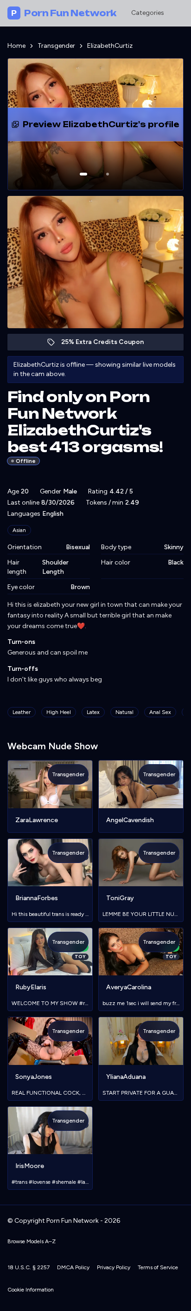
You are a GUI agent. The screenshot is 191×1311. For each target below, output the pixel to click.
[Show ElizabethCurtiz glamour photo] (107, 174)
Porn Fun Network (63, 13)
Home (16, 46)
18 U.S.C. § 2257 (28, 1267)
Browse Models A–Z (31, 1241)
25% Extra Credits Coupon (107, 344)
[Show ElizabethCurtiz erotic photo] (83, 174)
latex (93, 712)
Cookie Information (30, 1289)
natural (124, 712)
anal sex (160, 712)
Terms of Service (158, 1267)
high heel (58, 712)
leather (22, 712)
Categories (147, 13)
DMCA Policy (73, 1267)
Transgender (56, 46)
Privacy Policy (113, 1267)
